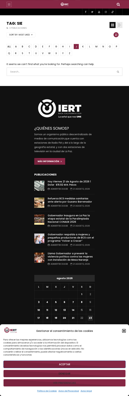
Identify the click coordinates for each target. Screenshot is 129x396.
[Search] (118, 4)
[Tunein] (119, 12)
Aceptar (64, 364)
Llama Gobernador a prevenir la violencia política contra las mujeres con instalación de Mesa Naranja (70, 256)
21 (73, 318)
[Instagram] (105, 12)
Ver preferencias (64, 383)
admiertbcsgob (59, 188)
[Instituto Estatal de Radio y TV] (64, 4)
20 (64, 318)
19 (56, 318)
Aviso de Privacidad (68, 390)
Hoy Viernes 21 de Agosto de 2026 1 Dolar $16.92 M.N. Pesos (69, 183)
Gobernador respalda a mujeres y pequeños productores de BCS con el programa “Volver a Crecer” (71, 238)
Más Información (49, 161)
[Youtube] (99, 12)
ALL (9, 46)
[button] (124, 331)
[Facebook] (85, 12)
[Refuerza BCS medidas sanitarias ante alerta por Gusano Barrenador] (39, 203)
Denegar (64, 373)
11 (47, 310)
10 (38, 310)
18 (47, 318)
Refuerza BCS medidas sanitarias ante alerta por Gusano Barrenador (70, 200)
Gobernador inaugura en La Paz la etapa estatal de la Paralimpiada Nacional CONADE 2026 (69, 219)
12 (56, 310)
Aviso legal (86, 390)
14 (73, 310)
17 (38, 318)
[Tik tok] (112, 12)
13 (64, 310)
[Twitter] (92, 12)
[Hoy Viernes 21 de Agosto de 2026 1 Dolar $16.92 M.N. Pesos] (39, 186)
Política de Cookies (47, 390)
